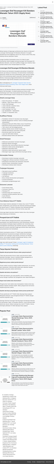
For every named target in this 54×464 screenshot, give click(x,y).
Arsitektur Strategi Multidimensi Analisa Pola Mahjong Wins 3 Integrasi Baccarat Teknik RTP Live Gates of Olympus (9, 398)
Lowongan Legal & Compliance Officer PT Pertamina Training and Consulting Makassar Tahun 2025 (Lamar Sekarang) (16, 244)
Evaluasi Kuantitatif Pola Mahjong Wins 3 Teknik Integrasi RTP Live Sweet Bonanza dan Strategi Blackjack (9, 423)
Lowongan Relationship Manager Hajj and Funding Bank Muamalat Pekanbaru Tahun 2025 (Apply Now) (22, 378)
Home (1, 7)
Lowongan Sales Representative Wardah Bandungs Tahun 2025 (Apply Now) (22, 317)
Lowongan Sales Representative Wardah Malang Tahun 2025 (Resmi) (22, 364)
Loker (5, 7)
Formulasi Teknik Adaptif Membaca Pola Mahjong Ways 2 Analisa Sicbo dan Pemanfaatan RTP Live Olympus (9, 406)
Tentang (29, 461)
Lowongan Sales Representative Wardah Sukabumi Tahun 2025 (22, 340)
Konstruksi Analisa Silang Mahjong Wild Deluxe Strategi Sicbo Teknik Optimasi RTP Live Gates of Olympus (9, 431)
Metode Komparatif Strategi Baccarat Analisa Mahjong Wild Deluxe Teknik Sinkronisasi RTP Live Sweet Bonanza (9, 453)
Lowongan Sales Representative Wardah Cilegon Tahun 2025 (22, 352)
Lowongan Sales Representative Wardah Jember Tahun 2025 (22, 329)
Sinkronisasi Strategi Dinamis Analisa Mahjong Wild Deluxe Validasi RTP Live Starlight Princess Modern (9, 415)
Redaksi (4, 17)
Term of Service (49, 461)
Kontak (33, 461)
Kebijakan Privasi (41, 461)
